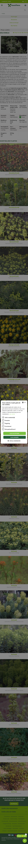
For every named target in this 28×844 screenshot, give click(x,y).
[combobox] (23, 402)
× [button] (24, 402)
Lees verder (12, 414)
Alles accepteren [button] (14, 433)
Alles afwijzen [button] (14, 437)
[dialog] (14, 422)
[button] (14, 441)
